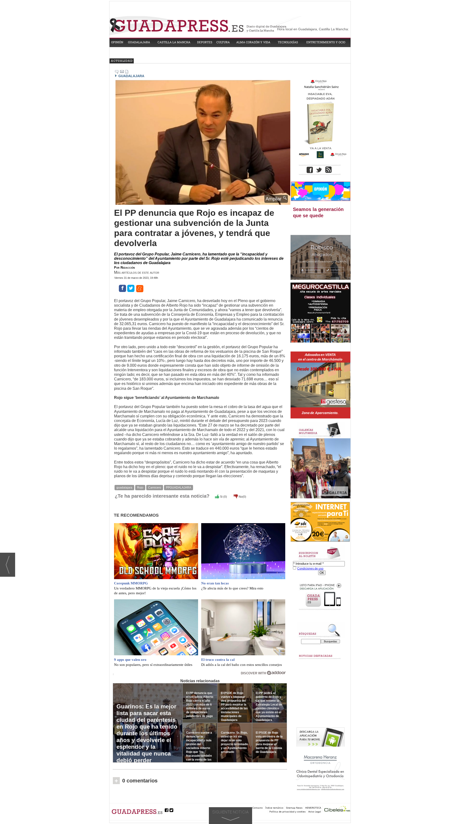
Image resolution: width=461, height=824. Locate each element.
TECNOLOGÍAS (288, 42)
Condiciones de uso (310, 568)
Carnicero (154, 487)
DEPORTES (204, 42)
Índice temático (274, 807)
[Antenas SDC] (321, 522)
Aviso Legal (314, 811)
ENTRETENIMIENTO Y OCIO (325, 42)
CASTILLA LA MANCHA (174, 42)
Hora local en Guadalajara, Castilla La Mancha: (313, 29)
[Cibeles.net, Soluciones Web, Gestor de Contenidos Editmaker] (337, 809)
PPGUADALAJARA (178, 487)
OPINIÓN (117, 42)
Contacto (257, 807)
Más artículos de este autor (136, 272)
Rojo (140, 487)
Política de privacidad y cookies (287, 811)
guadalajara (124, 487)
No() (242, 496)
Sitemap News (294, 807)
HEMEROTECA (313, 807)
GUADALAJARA (139, 42)
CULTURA (223, 42)
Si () (223, 496)
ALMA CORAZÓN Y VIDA (253, 42)
